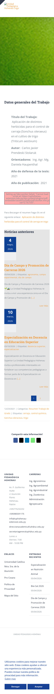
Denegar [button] (15, 686)
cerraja (26, 413)
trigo (26, 418)
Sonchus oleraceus (13, 418)
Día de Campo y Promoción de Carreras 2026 (39, 603)
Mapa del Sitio (11, 595)
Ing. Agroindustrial (38, 490)
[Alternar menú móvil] (48, 6)
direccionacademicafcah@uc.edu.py (17, 526)
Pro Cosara (9, 577)
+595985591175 (16, 513)
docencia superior (36, 346)
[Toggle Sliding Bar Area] (2, 2)
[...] (32, 297)
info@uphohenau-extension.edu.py (17, 520)
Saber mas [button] (10, 679)
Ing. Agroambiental (38, 485)
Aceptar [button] (38, 686)
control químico (38, 413)
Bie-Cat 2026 (37, 586)
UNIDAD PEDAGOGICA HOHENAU (27, 634)
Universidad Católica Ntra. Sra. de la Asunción (14, 566)
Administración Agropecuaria (36, 501)
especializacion (11, 349)
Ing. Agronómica (37, 481)
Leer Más (43, 305)
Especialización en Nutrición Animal (38, 569)
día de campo (24, 277)
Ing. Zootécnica (36, 494)
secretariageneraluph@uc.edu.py (17, 531)
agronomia (33, 274)
